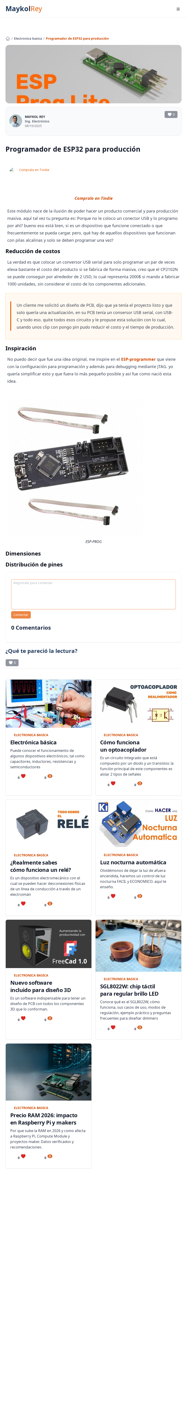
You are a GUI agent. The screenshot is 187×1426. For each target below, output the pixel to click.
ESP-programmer (138, 359)
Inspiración (20, 348)
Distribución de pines (34, 564)
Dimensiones (23, 553)
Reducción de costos (32, 251)
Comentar (21, 615)
